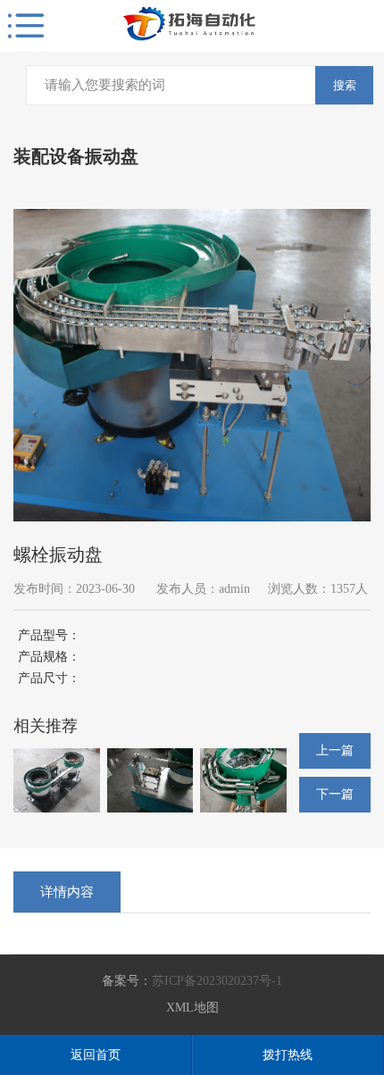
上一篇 (335, 750)
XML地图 (192, 1007)
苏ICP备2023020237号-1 (217, 981)
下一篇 (335, 794)
